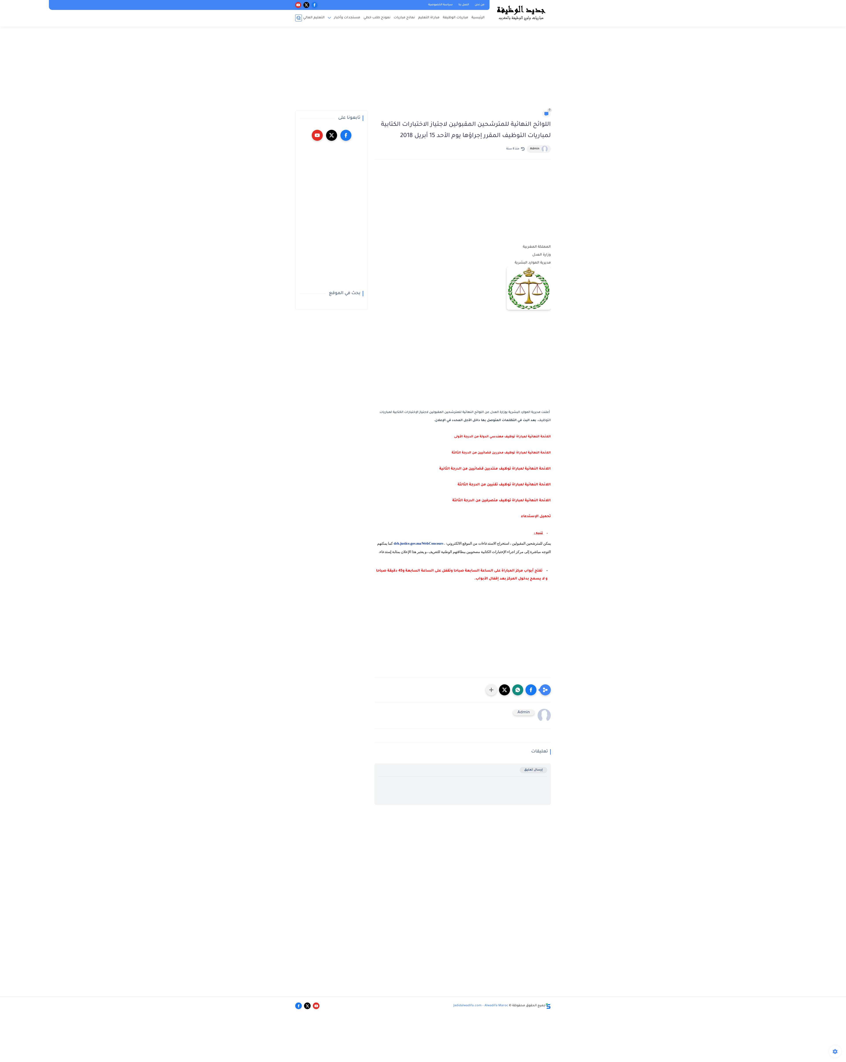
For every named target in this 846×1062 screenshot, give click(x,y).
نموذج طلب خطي (377, 18)
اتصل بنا (463, 4)
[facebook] (314, 5)
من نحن (479, 4)
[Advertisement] (423, 70)
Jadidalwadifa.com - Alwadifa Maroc (480, 1006)
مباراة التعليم (429, 18)
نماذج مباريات (404, 18)
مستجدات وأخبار (347, 18)
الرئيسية (478, 18)
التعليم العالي (314, 18)
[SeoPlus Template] (548, 1006)
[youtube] (298, 5)
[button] (530, 689)
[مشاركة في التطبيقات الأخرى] (491, 689)
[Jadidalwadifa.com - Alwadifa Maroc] (521, 12)
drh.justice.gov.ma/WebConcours (418, 543)
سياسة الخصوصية (440, 4)
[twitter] (306, 5)
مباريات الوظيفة (455, 18)
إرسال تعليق (533, 770)
